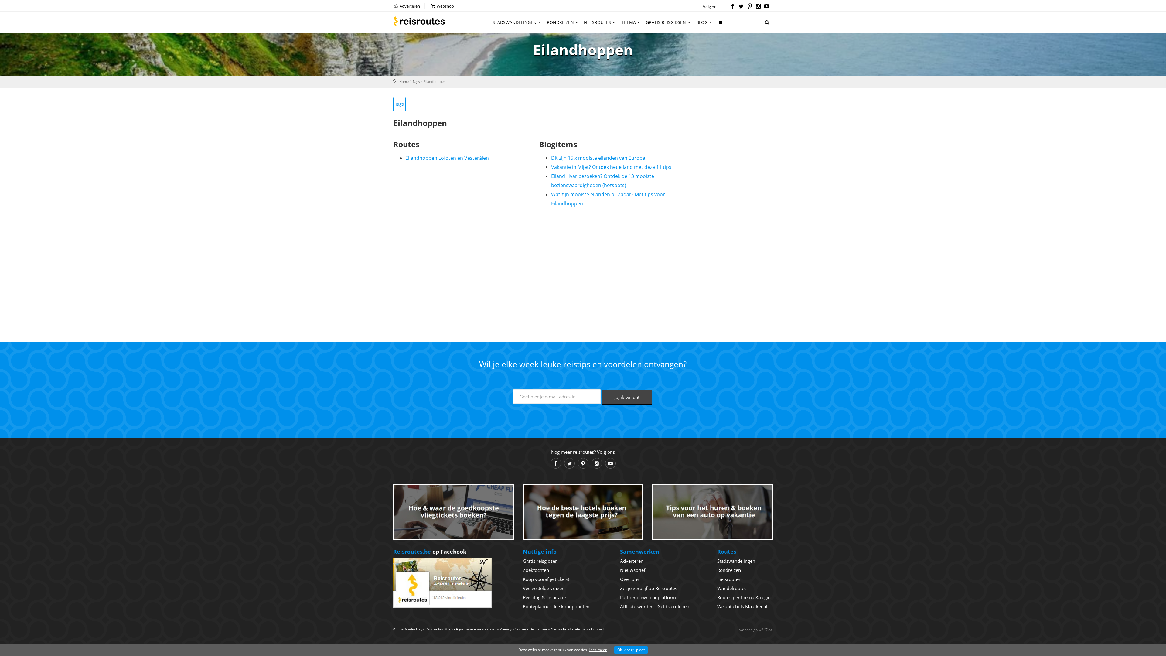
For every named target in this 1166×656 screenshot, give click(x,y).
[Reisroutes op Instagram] (758, 6)
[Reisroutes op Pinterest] (749, 6)
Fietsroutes (597, 22)
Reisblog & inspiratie (544, 597)
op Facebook (429, 551)
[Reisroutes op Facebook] (732, 6)
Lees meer (598, 649)
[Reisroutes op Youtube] (767, 6)
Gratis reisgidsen (666, 22)
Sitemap (581, 629)
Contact (597, 629)
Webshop (445, 6)
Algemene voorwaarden (476, 629)
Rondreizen (560, 22)
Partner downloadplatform (648, 597)
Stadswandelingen (515, 22)
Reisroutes (419, 21)
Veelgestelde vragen (543, 588)
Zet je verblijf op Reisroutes (648, 588)
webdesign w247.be (756, 629)
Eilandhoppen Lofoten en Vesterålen (447, 158)
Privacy (505, 629)
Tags (416, 81)
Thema (628, 22)
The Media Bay (409, 629)
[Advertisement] (534, 271)
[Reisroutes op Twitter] (741, 6)
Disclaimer (538, 629)
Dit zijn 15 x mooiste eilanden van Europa (598, 158)
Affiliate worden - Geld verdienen (654, 606)
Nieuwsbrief (632, 570)
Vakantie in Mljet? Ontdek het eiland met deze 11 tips (611, 167)
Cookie (520, 629)
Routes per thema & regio (744, 597)
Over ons (629, 579)
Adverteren (409, 6)
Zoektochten (536, 570)
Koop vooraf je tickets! (546, 579)
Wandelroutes (731, 588)
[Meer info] (721, 24)
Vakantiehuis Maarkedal (742, 606)
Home (404, 81)
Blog (701, 22)
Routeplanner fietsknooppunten (556, 606)
